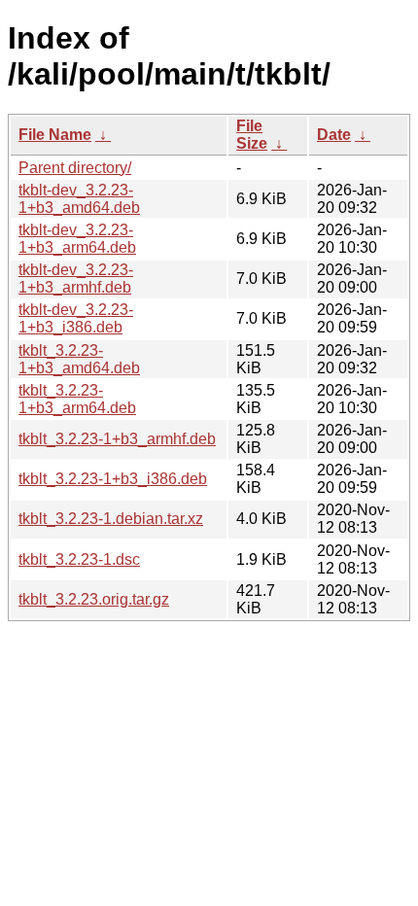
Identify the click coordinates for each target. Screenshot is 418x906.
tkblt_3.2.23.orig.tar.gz (93, 599)
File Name (54, 134)
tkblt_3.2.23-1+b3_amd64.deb (79, 359)
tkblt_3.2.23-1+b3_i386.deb (112, 478)
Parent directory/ (74, 167)
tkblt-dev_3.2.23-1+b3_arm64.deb (77, 239)
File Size (251, 135)
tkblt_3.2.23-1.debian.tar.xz (110, 518)
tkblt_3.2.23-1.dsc (79, 559)
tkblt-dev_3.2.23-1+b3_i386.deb (75, 318)
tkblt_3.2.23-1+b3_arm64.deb (77, 399)
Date (334, 134)
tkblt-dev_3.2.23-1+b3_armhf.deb (75, 278)
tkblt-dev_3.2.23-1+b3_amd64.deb (79, 199)
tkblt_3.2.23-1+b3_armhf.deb (117, 439)
